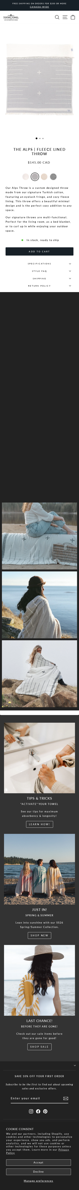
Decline (38, 1171)
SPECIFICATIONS (39, 263)
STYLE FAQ (39, 271)
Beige (44, 177)
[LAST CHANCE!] (39, 980)
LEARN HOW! (39, 824)
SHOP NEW (40, 935)
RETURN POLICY (39, 286)
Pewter (35, 177)
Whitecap (26, 177)
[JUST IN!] (39, 869)
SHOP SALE (39, 1046)
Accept (39, 1162)
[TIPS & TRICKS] (39, 758)
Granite (53, 177)
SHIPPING (39, 278)
